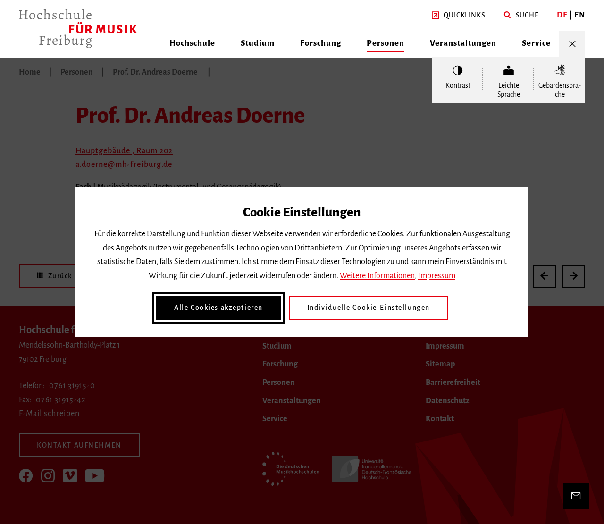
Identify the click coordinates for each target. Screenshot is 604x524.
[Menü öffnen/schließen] (572, 44)
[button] (458, 15)
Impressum (436, 276)
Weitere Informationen (377, 276)
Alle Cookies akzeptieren (218, 307)
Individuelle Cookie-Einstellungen (368, 307)
